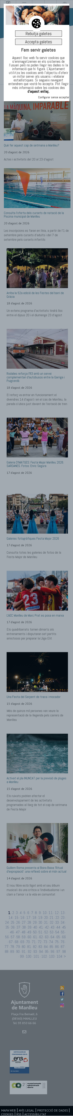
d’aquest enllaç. (38, 91)
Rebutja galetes (39, 34)
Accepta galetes (38, 42)
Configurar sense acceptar (53, 97)
